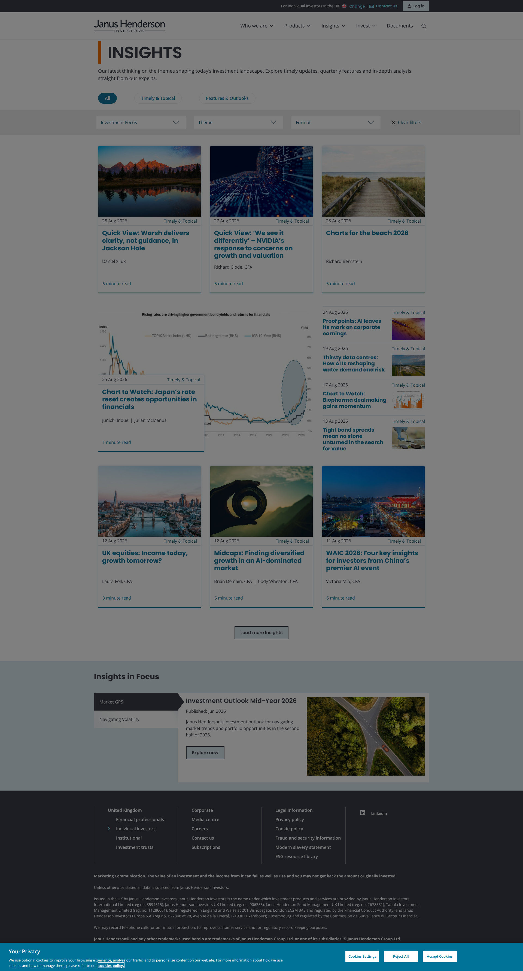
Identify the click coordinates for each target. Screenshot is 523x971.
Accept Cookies (439, 956)
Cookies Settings (362, 956)
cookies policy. (111, 965)
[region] (261, 957)
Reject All (401, 956)
